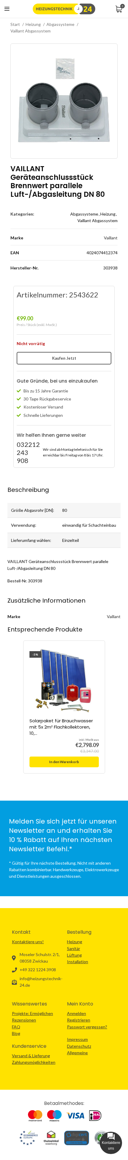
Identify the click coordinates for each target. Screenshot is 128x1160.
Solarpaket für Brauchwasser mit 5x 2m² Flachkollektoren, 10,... (61, 727)
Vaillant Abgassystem (30, 30)
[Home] (64, 8)
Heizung (34, 24)
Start (15, 24)
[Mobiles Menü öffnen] (7, 9)
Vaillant (111, 237)
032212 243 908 (28, 452)
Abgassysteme (60, 24)
